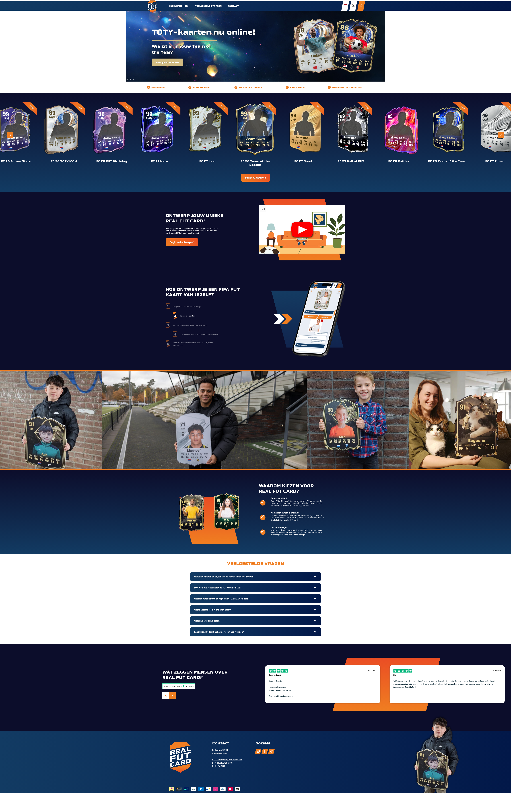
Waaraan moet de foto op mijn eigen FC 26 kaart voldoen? (221, 598)
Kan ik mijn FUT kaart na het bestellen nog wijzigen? (219, 631)
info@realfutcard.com (232, 759)
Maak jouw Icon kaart (169, 78)
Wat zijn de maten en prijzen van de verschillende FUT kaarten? (224, 576)
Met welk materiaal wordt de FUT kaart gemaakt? (217, 587)
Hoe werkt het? (178, 6)
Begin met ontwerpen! (182, 242)
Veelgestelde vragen (208, 6)
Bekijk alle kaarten (255, 177)
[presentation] (10, 135)
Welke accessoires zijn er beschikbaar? (212, 609)
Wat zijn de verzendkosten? (207, 620)
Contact (233, 6)
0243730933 (217, 759)
